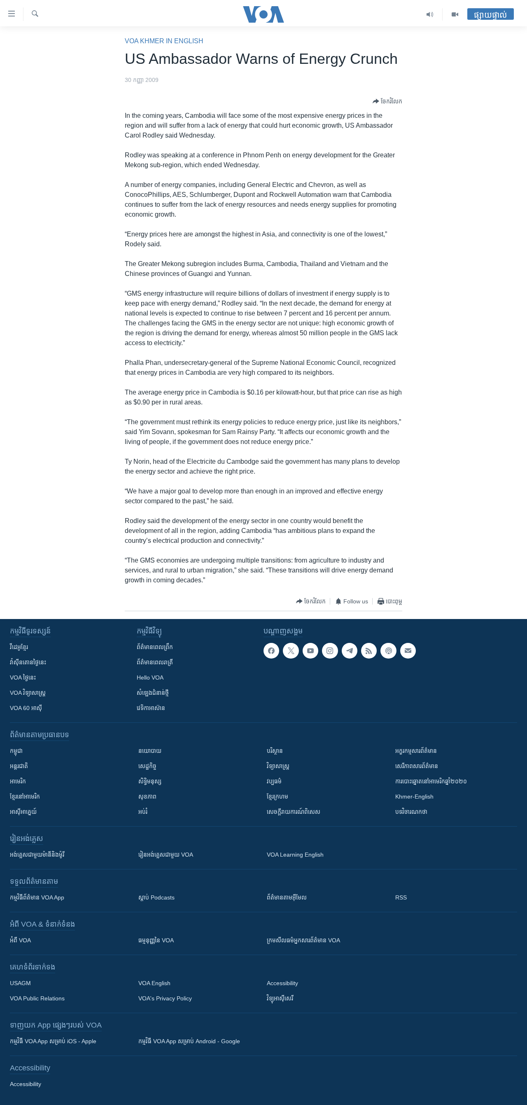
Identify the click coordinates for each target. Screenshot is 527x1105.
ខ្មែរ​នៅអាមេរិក (25, 796)
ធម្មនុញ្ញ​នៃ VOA (156, 940)
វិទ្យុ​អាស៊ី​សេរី (280, 998)
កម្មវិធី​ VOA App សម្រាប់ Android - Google (189, 1041)
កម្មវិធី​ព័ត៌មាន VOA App (37, 897)
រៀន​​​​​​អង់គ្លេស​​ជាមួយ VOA (165, 854)
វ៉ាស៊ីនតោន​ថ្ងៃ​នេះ (28, 662)
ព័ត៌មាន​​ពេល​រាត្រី (155, 662)
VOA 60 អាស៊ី (26, 708)
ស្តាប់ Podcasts (156, 897)
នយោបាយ (149, 751)
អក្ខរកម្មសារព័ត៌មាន (416, 751)
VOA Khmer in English (164, 40)
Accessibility (282, 983)
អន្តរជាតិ (19, 766)
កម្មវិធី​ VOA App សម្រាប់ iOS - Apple (53, 1041)
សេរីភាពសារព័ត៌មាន (416, 766)
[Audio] (430, 14)
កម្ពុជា (16, 751)
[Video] (455, 14)
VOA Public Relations (37, 998)
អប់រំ (142, 811)
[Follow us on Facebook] (271, 651)
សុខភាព (147, 796)
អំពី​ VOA (20, 940)
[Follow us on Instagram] (330, 651)
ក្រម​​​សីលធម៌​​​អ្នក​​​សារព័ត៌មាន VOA (303, 940)
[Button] (387, 101)
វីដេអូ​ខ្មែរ (19, 647)
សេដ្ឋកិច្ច (147, 766)
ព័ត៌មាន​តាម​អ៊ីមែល (287, 897)
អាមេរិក (18, 781)
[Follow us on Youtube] (310, 651)
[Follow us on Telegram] (349, 651)
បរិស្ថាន (275, 751)
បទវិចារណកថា (411, 811)
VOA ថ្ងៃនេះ (23, 677)
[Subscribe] (408, 651)
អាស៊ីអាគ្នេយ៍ (23, 811)
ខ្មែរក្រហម (277, 796)
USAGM (20, 983)
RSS (401, 897)
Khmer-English (414, 796)
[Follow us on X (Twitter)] (290, 651)
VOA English (154, 983)
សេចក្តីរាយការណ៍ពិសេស (293, 811)
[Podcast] (388, 651)
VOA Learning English (295, 854)
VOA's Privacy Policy (165, 998)
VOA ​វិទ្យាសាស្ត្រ (28, 692)
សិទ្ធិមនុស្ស (149, 781)
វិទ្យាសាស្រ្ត (278, 766)
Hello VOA (150, 677)
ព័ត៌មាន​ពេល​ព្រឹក (155, 647)
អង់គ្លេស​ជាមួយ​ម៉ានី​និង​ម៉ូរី (37, 854)
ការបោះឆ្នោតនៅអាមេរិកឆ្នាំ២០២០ (431, 781)
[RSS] (369, 651)
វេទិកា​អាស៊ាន (151, 708)
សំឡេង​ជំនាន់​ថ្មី (153, 692)
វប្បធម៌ (274, 781)
